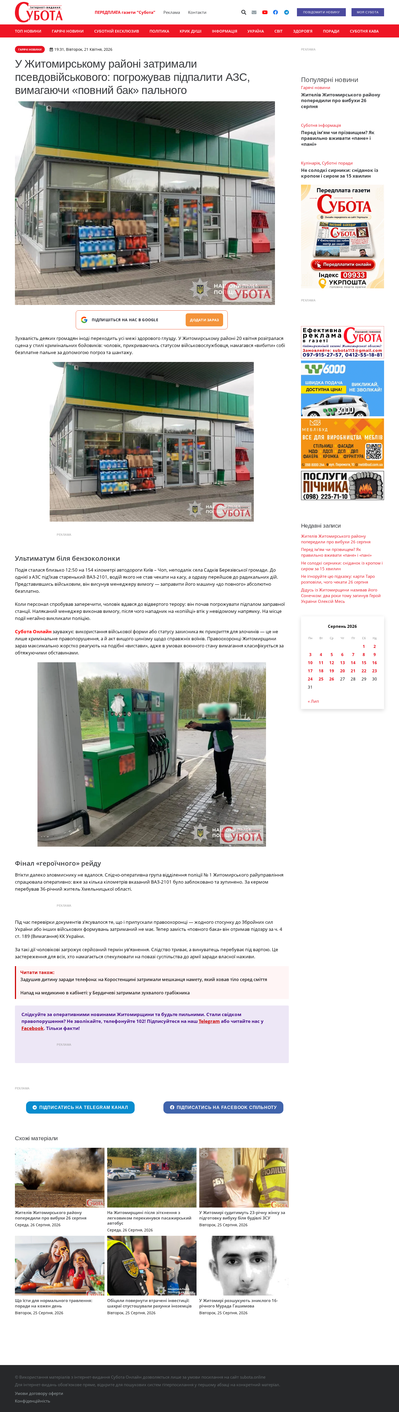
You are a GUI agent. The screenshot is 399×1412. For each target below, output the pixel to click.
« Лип (313, 701)
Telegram (209, 1021)
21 (353, 670)
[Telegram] (286, 12)
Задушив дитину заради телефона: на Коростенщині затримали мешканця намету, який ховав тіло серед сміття (143, 979)
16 (374, 662)
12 (331, 662)
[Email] (254, 12)
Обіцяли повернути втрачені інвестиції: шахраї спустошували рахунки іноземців (149, 1303)
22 (364, 670)
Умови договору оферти (39, 1393)
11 (321, 662)
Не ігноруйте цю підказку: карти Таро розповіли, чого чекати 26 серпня (338, 579)
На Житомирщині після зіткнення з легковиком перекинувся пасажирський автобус (149, 1218)
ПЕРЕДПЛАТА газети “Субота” (125, 12)
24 (310, 679)
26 (331, 679)
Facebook (32, 1028)
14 (353, 662)
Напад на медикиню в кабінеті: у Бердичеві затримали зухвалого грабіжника (105, 993)
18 (321, 670)
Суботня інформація (321, 125)
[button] (244, 12)
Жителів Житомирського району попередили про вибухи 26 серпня (51, 1215)
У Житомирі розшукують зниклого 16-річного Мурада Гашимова (238, 1303)
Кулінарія (310, 163)
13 (342, 662)
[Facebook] (275, 12)
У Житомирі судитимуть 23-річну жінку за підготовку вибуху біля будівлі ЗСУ (242, 1215)
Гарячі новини (315, 87)
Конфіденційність (32, 1401)
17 (310, 670)
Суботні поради (337, 163)
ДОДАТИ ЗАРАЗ (204, 319)
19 (331, 670)
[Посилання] (39, 12)
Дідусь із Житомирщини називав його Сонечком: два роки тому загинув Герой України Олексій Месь (341, 595)
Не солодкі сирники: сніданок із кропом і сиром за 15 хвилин (339, 173)
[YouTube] (265, 12)
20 (342, 670)
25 (321, 679)
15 (364, 662)
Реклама (171, 12)
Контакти (197, 12)
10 (310, 662)
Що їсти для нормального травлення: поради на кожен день (53, 1303)
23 (374, 670)
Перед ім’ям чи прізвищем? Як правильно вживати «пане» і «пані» (338, 138)
